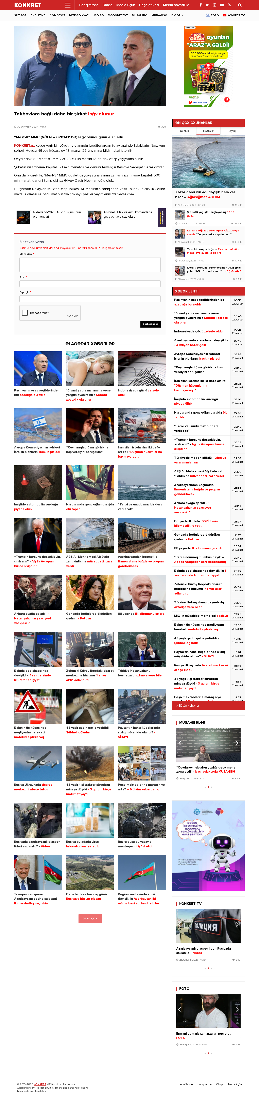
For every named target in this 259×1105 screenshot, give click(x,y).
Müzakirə (25, 254)
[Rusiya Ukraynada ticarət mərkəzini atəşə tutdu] (38, 763)
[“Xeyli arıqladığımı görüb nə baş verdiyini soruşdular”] (90, 425)
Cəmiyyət (57, 15)
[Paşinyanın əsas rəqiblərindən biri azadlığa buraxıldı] (38, 368)
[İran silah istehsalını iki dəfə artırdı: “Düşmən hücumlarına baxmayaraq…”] (142, 425)
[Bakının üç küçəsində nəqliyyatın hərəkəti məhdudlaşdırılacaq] (38, 706)
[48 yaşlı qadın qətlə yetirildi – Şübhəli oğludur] (90, 706)
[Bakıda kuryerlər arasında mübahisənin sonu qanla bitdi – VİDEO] (208, 926)
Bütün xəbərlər (189, 705)
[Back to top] (247, 1093)
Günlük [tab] (184, 131)
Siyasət (20, 15)
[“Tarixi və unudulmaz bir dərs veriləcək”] (142, 482)
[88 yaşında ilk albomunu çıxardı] (142, 592)
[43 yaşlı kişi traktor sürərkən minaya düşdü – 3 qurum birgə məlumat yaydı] (90, 763)
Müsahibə (140, 15)
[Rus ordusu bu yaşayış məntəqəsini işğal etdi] (142, 820)
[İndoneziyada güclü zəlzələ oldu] (142, 368)
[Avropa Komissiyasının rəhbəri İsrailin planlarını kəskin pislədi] (38, 425)
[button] (236, 743)
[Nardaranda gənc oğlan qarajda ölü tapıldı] (90, 482)
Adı (21, 277)
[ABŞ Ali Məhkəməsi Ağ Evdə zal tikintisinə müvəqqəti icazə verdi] (90, 535)
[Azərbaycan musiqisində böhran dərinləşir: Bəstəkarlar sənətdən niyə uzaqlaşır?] (208, 745)
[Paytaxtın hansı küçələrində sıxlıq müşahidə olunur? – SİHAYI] (142, 706)
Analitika (38, 15)
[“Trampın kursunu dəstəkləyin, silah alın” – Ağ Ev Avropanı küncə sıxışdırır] (38, 535)
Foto (215, 15)
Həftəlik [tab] (208, 131)
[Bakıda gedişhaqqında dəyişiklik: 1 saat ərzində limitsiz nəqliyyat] (38, 649)
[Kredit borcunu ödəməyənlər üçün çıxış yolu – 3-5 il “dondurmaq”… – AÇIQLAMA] (180, 271)
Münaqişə (159, 15)
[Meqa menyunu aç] (68, 5)
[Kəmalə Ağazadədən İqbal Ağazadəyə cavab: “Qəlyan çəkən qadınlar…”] (180, 234)
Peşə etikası (149, 5)
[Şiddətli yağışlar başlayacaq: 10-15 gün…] (180, 215)
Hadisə (98, 15)
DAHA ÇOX (90, 918)
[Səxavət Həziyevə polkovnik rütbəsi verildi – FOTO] (208, 1011)
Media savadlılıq (176, 5)
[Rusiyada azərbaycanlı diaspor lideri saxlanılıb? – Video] (38, 820)
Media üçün (125, 5)
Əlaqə (107, 5)
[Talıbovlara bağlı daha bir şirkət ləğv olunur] (90, 66)
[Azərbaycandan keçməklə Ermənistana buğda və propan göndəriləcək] (142, 535)
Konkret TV (236, 15)
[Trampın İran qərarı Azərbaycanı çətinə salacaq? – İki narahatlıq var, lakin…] (38, 872)
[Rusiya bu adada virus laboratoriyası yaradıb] (90, 820)
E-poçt (23, 292)
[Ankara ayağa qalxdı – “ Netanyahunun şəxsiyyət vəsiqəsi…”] (38, 592)
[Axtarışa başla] (240, 5)
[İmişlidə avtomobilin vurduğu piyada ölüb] (38, 482)
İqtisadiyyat (79, 15)
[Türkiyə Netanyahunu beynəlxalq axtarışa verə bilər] (142, 649)
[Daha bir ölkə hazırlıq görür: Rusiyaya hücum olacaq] (90, 872)
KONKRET (40, 1084)
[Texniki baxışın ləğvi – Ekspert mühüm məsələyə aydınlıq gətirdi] (180, 252)
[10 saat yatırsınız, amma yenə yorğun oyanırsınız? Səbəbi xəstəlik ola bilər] (90, 368)
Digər (175, 15)
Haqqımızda (88, 5)
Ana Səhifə (186, 1084)
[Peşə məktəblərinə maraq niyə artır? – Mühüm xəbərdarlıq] (142, 763)
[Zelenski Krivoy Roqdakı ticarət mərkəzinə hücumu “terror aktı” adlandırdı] (90, 649)
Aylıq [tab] (232, 131)
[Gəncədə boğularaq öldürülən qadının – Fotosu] (90, 592)
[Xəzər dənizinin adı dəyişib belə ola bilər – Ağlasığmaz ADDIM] (208, 161)
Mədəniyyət (118, 15)
